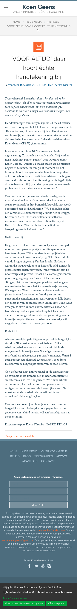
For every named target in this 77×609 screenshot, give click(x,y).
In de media (29, 451)
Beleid (15, 456)
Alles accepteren (56, 603)
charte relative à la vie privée (50, 530)
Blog (27, 456)
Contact (48, 461)
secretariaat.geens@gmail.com (18, 540)
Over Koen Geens (54, 451)
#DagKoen (30, 461)
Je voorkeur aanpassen (15, 598)
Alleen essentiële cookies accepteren (23, 603)
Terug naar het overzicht (20, 436)
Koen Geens (38, 8)
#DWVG (61, 456)
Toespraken (43, 456)
